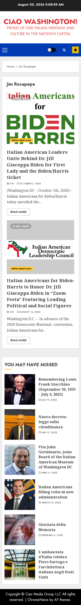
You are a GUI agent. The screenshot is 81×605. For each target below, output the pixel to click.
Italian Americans (21, 140)
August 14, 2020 (30, 312)
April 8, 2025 (49, 472)
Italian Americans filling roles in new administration (56, 492)
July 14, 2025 (49, 400)
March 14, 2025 (51, 502)
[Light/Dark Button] (51, 50)
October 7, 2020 (30, 183)
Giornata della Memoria (52, 527)
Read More (18, 212)
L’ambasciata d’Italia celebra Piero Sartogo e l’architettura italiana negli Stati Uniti (56, 564)
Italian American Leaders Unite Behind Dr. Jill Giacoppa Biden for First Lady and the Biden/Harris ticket (38, 164)
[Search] (64, 50)
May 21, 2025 (49, 432)
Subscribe (75, 50)
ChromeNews (37, 599)
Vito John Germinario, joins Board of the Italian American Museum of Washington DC (56, 457)
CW (12, 183)
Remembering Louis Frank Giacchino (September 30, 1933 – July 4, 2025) (57, 387)
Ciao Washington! (41, 21)
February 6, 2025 (52, 535)
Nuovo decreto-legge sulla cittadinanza (52, 421)
